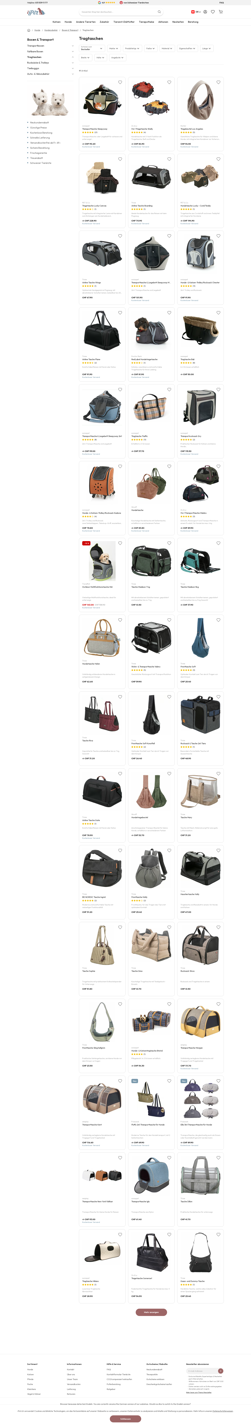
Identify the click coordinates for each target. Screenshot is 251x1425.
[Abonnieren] (220, 1371)
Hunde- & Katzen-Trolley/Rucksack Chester (200, 282)
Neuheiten (178, 21)
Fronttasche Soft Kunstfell (143, 743)
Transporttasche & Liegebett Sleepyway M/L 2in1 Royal (156, 282)
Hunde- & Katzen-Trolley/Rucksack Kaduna (101, 513)
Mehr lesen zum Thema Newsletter (199, 1392)
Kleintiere (31, 1389)
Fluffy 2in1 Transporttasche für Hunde (148, 1124)
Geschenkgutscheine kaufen (159, 1384)
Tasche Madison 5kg (190, 587)
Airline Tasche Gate (91, 820)
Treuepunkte (152, 1374)
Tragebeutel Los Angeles (192, 129)
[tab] (92, 48)
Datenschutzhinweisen (223, 1411)
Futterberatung (114, 1384)
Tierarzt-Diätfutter (124, 21)
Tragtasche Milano (90, 1281)
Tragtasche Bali (187, 359)
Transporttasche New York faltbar (97, 1201)
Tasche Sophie (88, 971)
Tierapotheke (146, 21)
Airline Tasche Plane (91, 359)
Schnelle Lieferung (40, 137)
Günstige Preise (38, 127)
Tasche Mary (186, 817)
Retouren (71, 1394)
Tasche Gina (136, 971)
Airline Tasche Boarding (141, 205)
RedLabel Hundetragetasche (144, 359)
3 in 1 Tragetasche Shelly (142, 129)
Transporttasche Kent (92, 1124)
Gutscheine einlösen (155, 1379)
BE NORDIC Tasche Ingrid (93, 897)
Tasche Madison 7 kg (140, 587)
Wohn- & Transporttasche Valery (145, 666)
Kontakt (70, 1369)
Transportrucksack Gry (191, 436)
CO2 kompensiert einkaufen (119, 1379)
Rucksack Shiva (187, 971)
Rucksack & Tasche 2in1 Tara (193, 743)
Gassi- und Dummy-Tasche (193, 1281)
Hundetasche (137, 510)
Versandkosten (74, 1384)
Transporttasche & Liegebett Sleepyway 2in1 (102, 436)
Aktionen (163, 21)
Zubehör (104, 21)
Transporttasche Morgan (192, 1048)
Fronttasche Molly (139, 897)
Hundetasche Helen (91, 663)
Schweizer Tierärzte (40, 162)
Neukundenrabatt (39, 122)
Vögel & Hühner (34, 1394)
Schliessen (125, 1419)
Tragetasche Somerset (141, 1278)
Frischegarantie (38, 152)
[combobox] (121, 12)
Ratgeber (111, 1389)
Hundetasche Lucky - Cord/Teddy (196, 205)
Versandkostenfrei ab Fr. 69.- (45, 142)
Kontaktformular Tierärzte (118, 1374)
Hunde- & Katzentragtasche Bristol (147, 1050)
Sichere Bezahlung (40, 147)
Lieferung (71, 1389)
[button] (196, 12)
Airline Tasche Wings (91, 282)
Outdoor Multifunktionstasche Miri (97, 587)
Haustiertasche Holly (190, 894)
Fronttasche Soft (188, 666)
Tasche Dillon (186, 1201)
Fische (30, 1384)
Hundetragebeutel (139, 817)
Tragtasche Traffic (139, 436)
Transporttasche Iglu (140, 1201)
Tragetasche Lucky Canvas (94, 205)
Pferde (30, 1379)
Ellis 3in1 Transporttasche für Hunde (196, 1124)
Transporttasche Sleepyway (94, 129)
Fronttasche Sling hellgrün (93, 1048)
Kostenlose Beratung (41, 132)
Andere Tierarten (86, 21)
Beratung (193, 21)
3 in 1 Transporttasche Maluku (194, 513)
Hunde (68, 21)
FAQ (221, 2)
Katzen (57, 21)
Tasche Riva (87, 740)
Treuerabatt (36, 158)
